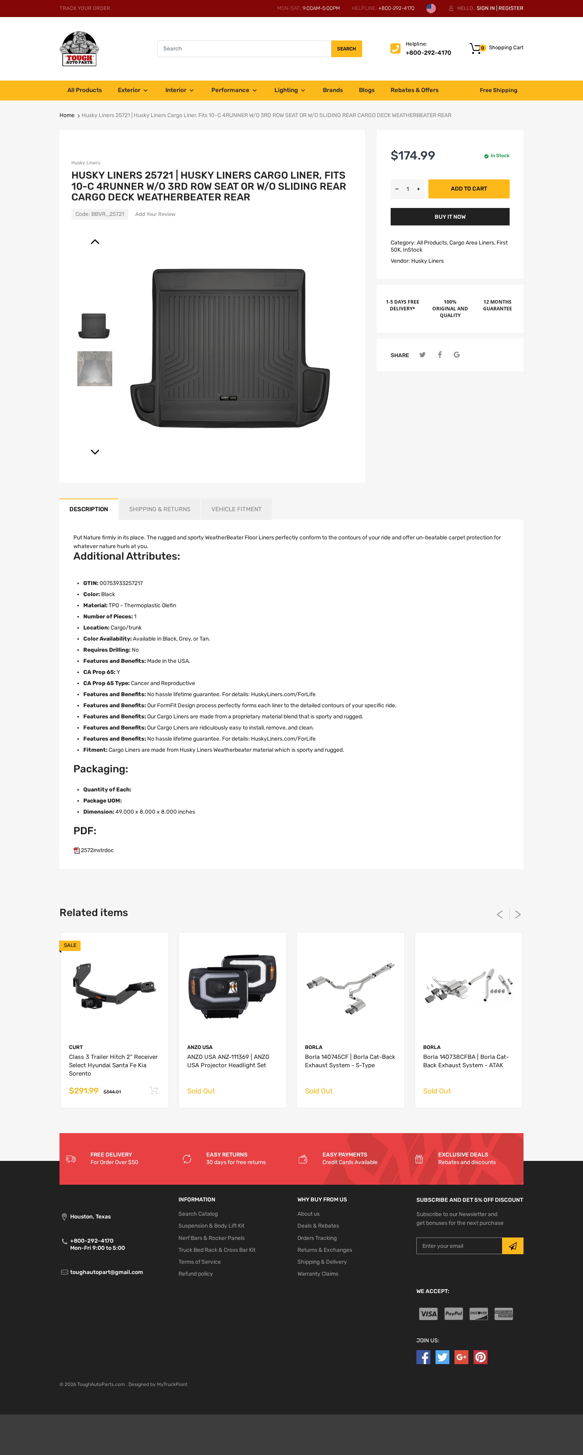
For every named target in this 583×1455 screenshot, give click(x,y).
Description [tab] (88, 509)
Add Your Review (155, 214)
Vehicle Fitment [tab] (236, 509)
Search (346, 49)
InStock (412, 249)
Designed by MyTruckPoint (158, 1384)
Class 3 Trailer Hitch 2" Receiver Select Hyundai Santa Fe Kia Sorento (113, 1065)
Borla (313, 1047)
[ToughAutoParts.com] (79, 48)
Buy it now (450, 217)
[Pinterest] (480, 1357)
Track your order (84, 8)
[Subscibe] (513, 1246)
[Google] (457, 355)
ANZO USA (200, 1047)
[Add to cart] (154, 1091)
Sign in (486, 8)
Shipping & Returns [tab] (159, 509)
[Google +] (461, 1357)
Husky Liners (85, 163)
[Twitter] (423, 355)
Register (511, 8)
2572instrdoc (97, 850)
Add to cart (469, 188)
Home (67, 115)
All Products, (432, 242)
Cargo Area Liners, (472, 242)
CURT (76, 1047)
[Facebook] (440, 355)
